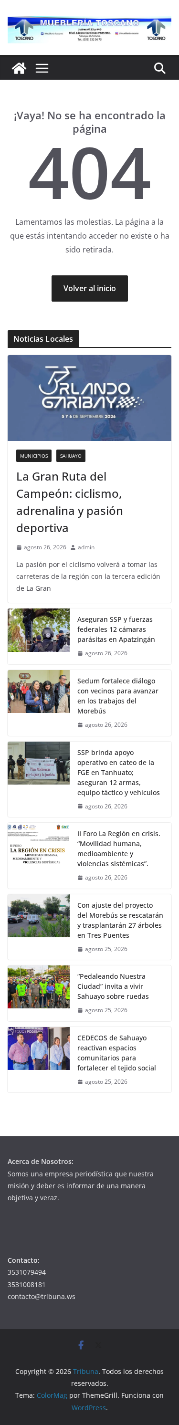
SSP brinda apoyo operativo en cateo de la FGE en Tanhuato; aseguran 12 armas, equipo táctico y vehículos (118, 772)
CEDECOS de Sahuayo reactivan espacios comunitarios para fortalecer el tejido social (116, 1052)
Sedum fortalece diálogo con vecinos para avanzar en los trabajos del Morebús (117, 695)
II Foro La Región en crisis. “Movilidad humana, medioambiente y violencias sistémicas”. (118, 848)
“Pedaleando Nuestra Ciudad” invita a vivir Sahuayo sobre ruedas (113, 986)
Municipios (34, 455)
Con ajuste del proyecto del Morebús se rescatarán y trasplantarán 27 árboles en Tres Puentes (120, 920)
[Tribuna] (19, 68)
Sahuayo (71, 455)
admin (86, 547)
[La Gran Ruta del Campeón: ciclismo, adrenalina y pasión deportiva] (89, 398)
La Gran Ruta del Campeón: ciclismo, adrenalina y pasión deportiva (69, 501)
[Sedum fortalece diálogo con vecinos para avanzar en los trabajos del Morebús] (39, 703)
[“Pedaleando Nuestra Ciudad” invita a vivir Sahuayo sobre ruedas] (39, 993)
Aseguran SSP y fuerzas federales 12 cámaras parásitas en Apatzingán (116, 629)
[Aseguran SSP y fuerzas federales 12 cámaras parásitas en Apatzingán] (39, 636)
